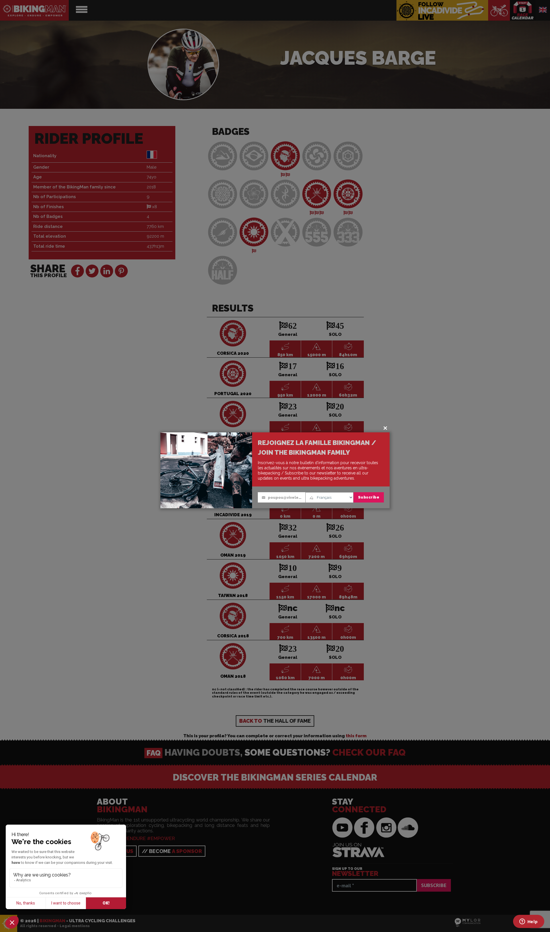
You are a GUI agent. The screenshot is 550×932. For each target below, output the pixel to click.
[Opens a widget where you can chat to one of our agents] (528, 922)
